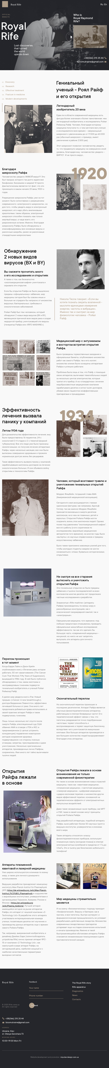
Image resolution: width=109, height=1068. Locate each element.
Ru (101, 4)
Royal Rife (16, 4)
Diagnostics (77, 991)
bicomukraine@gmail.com (90, 62)
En (105, 4)
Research (8, 86)
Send (35, 1006)
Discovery (8, 82)
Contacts (76, 999)
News (74, 995)
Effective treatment (13, 90)
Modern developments (14, 99)
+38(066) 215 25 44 (94, 58)
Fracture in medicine (13, 94)
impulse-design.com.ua (69, 1057)
